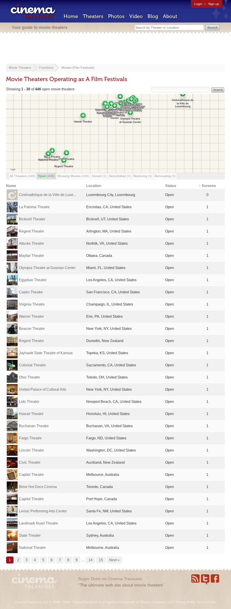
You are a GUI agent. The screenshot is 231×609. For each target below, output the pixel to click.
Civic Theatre (29, 462)
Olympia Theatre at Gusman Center (47, 268)
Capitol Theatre (31, 475)
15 (101, 560)
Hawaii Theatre (31, 414)
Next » (114, 560)
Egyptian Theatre (32, 280)
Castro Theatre (31, 292)
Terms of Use (206, 602)
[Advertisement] (115, 49)
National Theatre (32, 548)
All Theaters (22, 176)
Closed (99, 176)
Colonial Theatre (32, 365)
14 (90, 560)
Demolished (120, 176)
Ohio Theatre (29, 377)
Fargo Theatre (30, 438)
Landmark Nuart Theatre (38, 523)
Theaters (93, 16)
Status (170, 186)
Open (46, 176)
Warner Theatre (31, 316)
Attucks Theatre (31, 243)
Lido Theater (29, 402)
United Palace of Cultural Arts (42, 389)
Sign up (213, 4)
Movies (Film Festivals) (77, 67)
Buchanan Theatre (34, 426)
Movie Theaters (20, 67)
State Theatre (30, 535)
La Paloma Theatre (34, 207)
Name (11, 186)
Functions (46, 67)
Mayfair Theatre (31, 256)
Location (93, 186)
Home (71, 16)
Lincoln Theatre (31, 450)
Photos (116, 16)
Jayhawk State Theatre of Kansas (46, 353)
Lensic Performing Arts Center (43, 511)
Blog (153, 16)
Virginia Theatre (32, 304)
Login (198, 4)
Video (136, 16)
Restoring (142, 176)
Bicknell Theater (32, 219)
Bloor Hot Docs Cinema (38, 487)
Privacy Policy (185, 602)
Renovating (165, 176)
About (170, 16)
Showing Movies (73, 176)
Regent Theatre (31, 231)
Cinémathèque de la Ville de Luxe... (47, 195)
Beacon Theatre (32, 329)
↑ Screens (207, 186)
